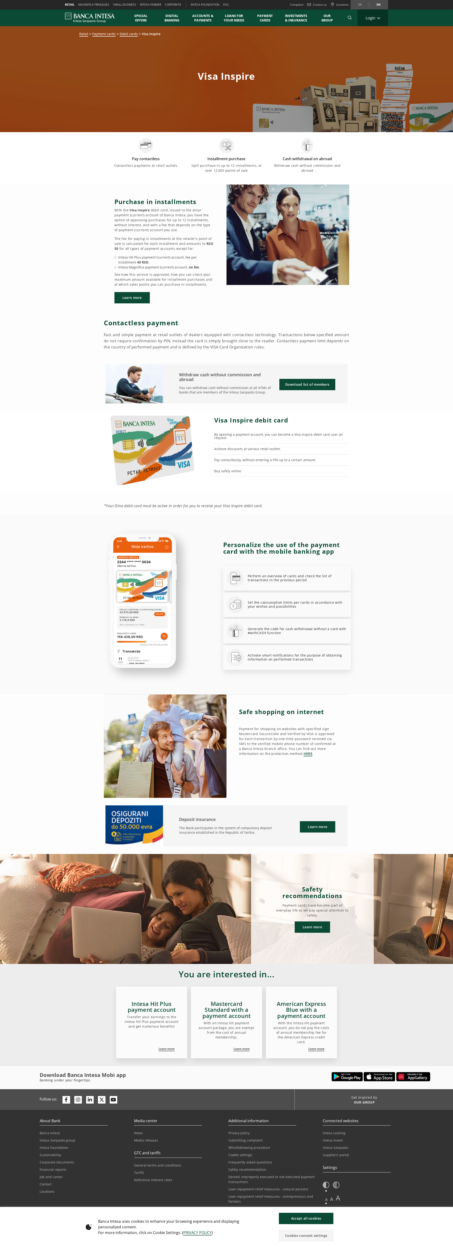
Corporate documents (57, 1162)
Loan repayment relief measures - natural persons (268, 1189)
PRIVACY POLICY (197, 1232)
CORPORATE (173, 5)
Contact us (320, 5)
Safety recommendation (247, 1169)
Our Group (327, 17)
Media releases (146, 1140)
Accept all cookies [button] (306, 1218)
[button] (349, 17)
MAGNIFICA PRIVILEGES (93, 5)
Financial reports (53, 1169)
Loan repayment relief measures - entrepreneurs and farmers (270, 1199)
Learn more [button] (132, 297)
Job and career (51, 1177)
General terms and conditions (157, 1165)
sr (359, 5)
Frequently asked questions (250, 1162)
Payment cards (104, 34)
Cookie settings (240, 1155)
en (379, 5)
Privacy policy (239, 1133)
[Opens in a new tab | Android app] (347, 1076)
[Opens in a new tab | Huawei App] (413, 1076)
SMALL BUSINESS (124, 5)
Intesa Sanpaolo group (57, 1140)
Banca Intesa (50, 1133)
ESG (226, 5)
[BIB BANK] (93, 17)
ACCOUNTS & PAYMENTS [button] (202, 17)
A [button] (326, 1199)
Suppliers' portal (336, 1155)
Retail (83, 34)
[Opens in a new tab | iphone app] (379, 1076)
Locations (47, 1191)
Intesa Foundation (54, 1147)
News (138, 1133)
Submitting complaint (245, 1140)
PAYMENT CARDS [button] (265, 17)
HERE (308, 753)
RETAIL (70, 5)
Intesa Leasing (334, 1133)
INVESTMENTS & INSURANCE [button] (296, 17)
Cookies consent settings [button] (306, 1235)
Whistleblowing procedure (249, 1147)
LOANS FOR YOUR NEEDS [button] (234, 17)
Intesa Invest (333, 1140)
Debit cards (129, 34)
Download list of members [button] (307, 384)
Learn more (167, 1049)
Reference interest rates (153, 1180)
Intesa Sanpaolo (335, 1147)
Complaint (296, 5)
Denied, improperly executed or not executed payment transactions (271, 1179)
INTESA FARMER (150, 5)
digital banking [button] (171, 17)
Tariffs (139, 1172)
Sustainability (50, 1155)
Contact (46, 1184)
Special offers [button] (140, 17)
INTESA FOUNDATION (205, 5)
